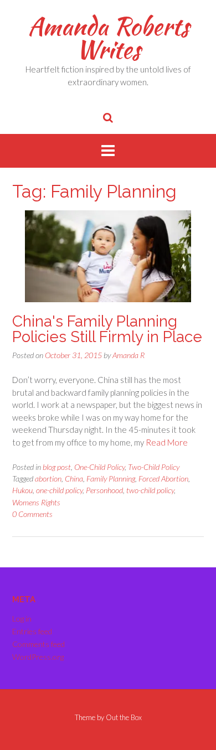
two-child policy (150, 490)
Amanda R (128, 355)
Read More (167, 442)
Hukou (22, 490)
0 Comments (32, 514)
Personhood (104, 490)
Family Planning (110, 478)
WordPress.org (38, 656)
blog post (57, 467)
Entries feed (32, 631)
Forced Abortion (163, 478)
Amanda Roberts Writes (108, 37)
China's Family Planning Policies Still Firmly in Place (107, 329)
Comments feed (38, 644)
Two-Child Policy (153, 467)
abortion (48, 478)
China (74, 478)
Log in (22, 618)
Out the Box (124, 717)
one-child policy (59, 490)
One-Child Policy (99, 467)
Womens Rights (36, 502)
